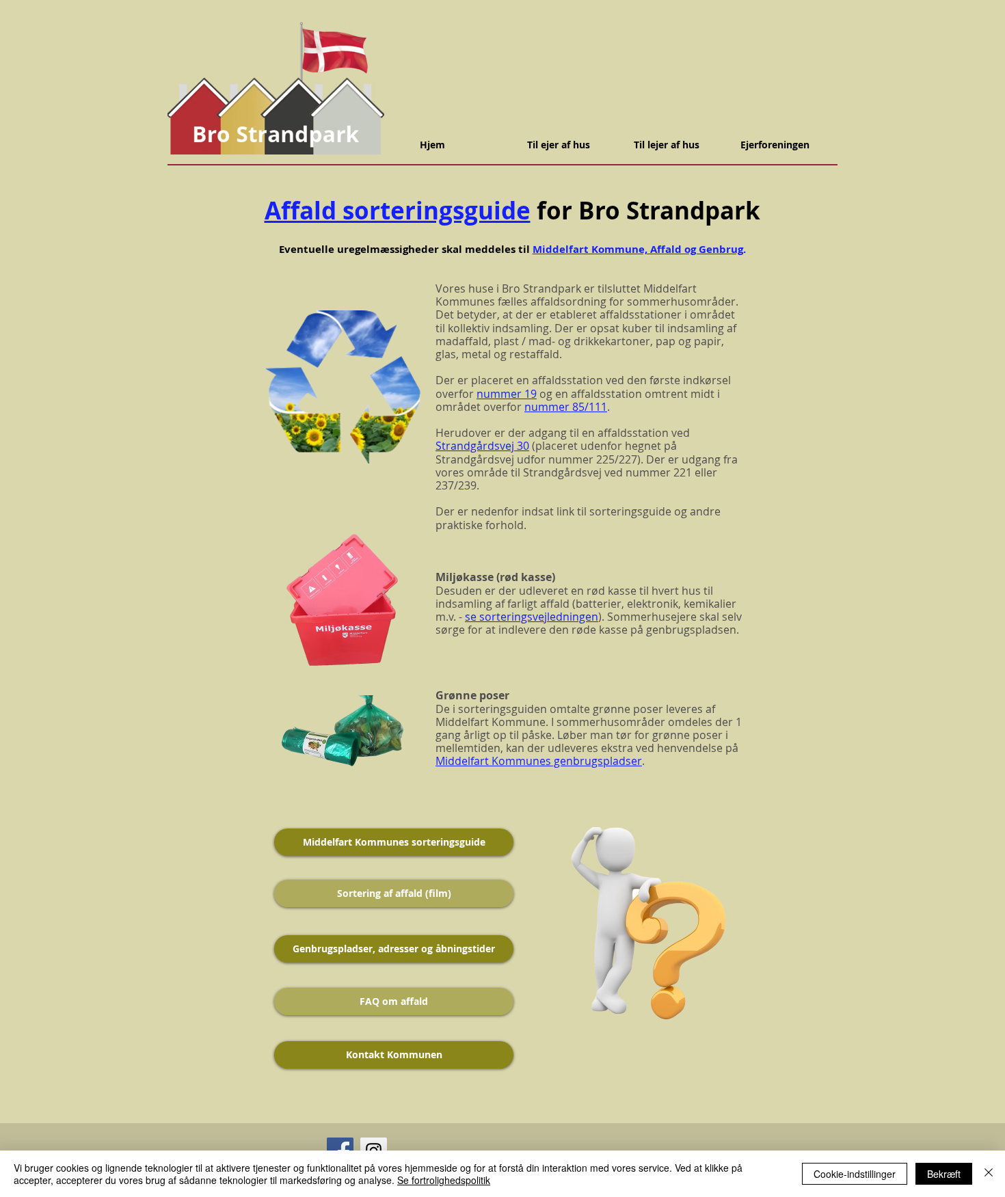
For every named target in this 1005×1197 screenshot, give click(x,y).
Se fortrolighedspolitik (443, 1180)
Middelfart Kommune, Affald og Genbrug (638, 249)
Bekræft (944, 1174)
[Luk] (988, 1173)
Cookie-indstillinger (855, 1174)
